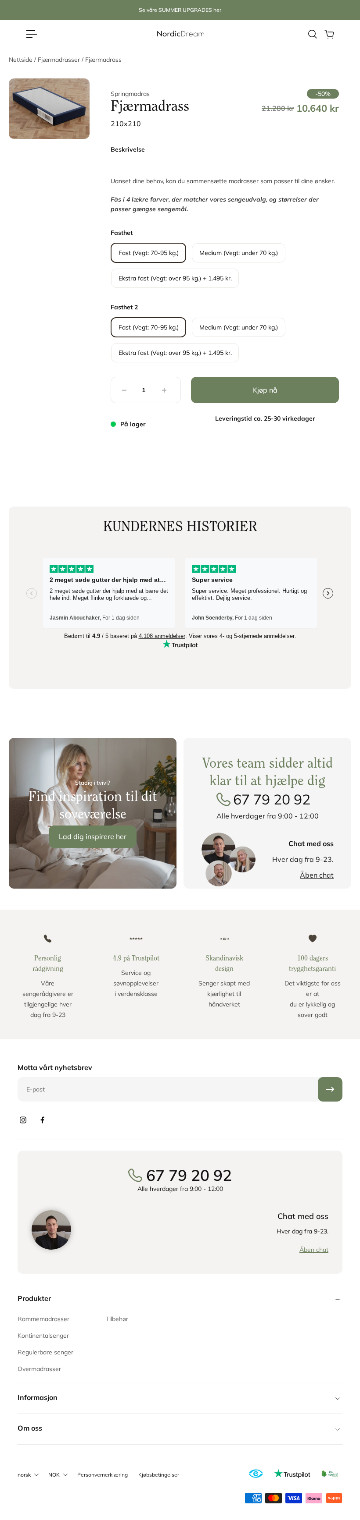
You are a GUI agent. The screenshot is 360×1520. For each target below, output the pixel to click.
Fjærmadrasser (60, 60)
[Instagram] (22, 1120)
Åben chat (317, 875)
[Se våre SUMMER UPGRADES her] (180, 10)
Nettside (21, 60)
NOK (54, 1474)
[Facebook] (42, 1120)
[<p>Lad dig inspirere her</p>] (92, 813)
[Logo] (180, 34)
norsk (24, 1474)
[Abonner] (330, 1089)
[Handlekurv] (328, 34)
